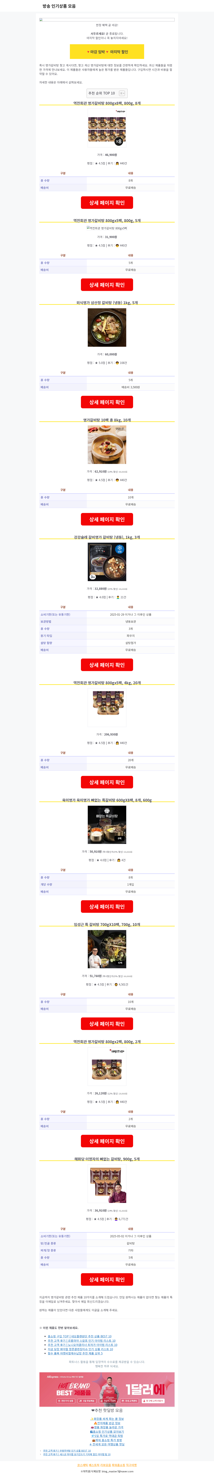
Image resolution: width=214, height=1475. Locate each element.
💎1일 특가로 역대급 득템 (107, 1436)
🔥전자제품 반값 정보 (107, 1423)
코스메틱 (82, 1465)
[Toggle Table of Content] (120, 93)
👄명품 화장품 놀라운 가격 (107, 1427)
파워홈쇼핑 (118, 1465)
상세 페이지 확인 (107, 202)
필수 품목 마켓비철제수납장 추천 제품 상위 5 (75, 1353)
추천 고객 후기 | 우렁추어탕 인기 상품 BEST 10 (67, 1450)
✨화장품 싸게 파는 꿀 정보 (107, 1419)
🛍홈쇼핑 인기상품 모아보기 (107, 1431)
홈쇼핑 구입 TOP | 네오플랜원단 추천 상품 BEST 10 (79, 1336)
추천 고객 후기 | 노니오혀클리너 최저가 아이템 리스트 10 (82, 1345)
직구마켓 (131, 1465)
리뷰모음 (105, 1465)
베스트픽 (94, 1465)
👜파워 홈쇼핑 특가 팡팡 (107, 1440)
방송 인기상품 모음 (59, 6)
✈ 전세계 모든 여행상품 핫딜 (107, 1444)
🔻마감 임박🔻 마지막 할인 (107, 51)
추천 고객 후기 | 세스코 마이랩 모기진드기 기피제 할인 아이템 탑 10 (77, 1454)
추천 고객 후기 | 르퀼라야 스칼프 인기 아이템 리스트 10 (81, 1340)
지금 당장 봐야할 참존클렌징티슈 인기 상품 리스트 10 (80, 1349)
